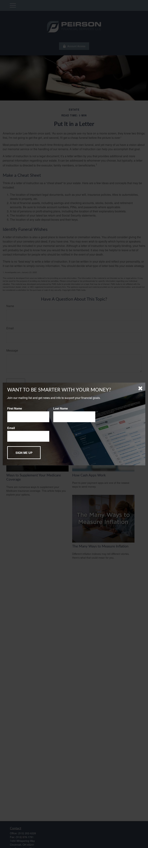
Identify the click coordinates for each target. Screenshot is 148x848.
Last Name (60, 408)
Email (11, 428)
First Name (14, 408)
